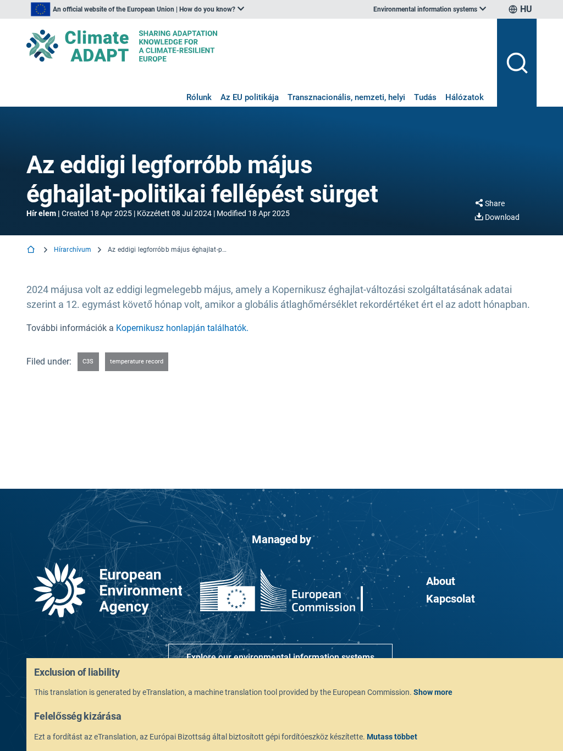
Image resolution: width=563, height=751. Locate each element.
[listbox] (137, 9)
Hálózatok (464, 97)
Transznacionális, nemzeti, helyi (346, 97)
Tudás (425, 97)
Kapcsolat (450, 598)
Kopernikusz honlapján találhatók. (182, 328)
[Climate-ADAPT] (257, 46)
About (440, 581)
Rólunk (199, 97)
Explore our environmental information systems (280, 657)
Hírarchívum (72, 249)
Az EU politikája (249, 97)
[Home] (31, 250)
